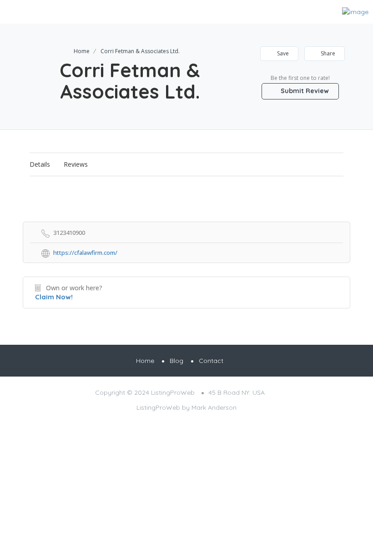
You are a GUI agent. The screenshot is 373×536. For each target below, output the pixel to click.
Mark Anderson (214, 407)
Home (82, 51)
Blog (176, 361)
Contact (211, 361)
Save (282, 53)
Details (40, 164)
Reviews (76, 164)
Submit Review (304, 91)
